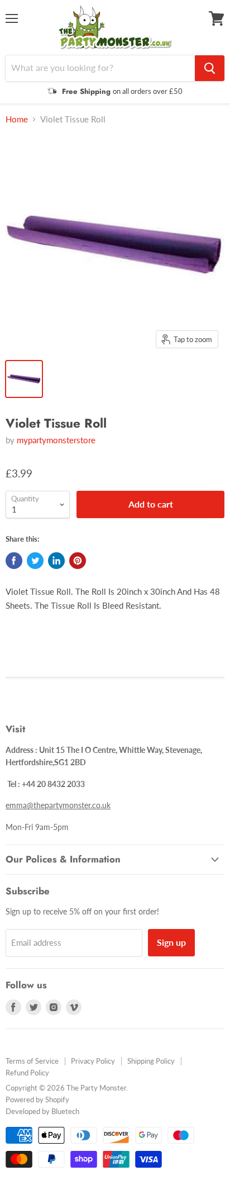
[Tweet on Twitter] (35, 560)
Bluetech (65, 1111)
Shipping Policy (151, 1060)
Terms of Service (32, 1060)
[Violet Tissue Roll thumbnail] (24, 379)
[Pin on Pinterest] (77, 560)
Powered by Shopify (37, 1099)
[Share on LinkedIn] (56, 560)
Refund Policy (27, 1072)
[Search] (209, 68)
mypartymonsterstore (56, 440)
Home (17, 119)
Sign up (171, 942)
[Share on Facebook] (14, 560)
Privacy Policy (93, 1060)
